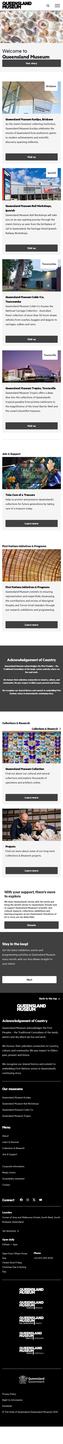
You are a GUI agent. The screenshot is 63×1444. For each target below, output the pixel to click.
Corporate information (13, 1166)
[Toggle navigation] (57, 6)
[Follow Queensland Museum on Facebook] (21, 1199)
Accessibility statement (13, 1178)
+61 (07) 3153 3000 (43, 1257)
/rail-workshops (31, 211)
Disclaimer (7, 1405)
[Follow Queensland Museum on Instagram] (27, 1199)
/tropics (31, 391)
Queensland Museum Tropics (16, 1115)
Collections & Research (13, 1147)
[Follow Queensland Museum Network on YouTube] (40, 1199)
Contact (6, 1184)
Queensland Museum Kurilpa (16, 1097)
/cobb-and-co (31, 302)
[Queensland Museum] (17, 6)
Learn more (31, 493)
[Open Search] (48, 5)
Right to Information (12, 1399)
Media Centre (9, 1172)
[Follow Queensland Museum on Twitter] (34, 1199)
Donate (31, 925)
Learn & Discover (10, 1141)
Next (29, 979)
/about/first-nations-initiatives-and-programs (31, 590)
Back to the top (48, 998)
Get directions (9, 1230)
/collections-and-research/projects (31, 843)
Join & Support (9, 1154)
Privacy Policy (9, 1393)
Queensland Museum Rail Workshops (20, 1103)
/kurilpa (31, 122)
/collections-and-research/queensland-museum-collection (31, 767)
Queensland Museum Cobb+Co (17, 1109)
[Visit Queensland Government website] (31, 1379)
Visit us (31, 157)
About (5, 1135)
